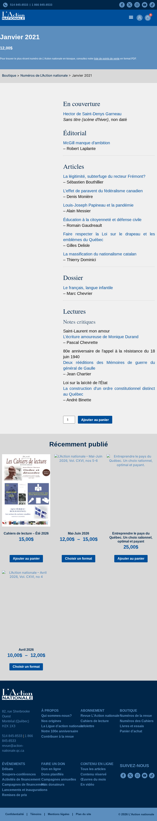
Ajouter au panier (95, 420)
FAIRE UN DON (53, 764)
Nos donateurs (52, 785)
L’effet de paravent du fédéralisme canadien (103, 191)
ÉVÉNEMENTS (13, 764)
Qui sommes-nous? (56, 716)
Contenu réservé (94, 775)
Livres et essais (132, 727)
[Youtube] (144, 5)
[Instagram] (137, 5)
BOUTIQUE (128, 711)
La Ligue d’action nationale (62, 727)
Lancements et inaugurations (24, 790)
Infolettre (87, 727)
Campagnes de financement (24, 785)
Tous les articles (93, 769)
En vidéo (87, 785)
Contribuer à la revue (57, 737)
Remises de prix (14, 795)
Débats (7, 769)
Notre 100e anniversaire (59, 732)
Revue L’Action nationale (100, 716)
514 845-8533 (12, 736)
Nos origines (51, 721)
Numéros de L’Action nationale (44, 75)
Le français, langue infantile (88, 287)
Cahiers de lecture (95, 721)
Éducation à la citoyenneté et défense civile (102, 219)
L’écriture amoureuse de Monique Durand (100, 336)
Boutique (9, 75)
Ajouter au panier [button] (26, 558)
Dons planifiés (52, 775)
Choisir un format (78, 558)
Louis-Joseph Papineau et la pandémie (98, 205)
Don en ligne (51, 769)
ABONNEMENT (92, 711)
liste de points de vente (107, 58)
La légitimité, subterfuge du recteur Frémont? (104, 176)
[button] (131, 17)
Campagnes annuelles (58, 780)
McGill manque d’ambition (86, 143)
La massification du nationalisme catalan (99, 254)
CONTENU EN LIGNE (97, 764)
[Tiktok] (152, 5)
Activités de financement (21, 780)
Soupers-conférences (19, 775)
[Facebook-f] (122, 5)
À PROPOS (50, 711)
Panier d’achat (131, 732)
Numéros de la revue (136, 716)
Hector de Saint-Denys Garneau (92, 114)
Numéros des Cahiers (137, 721)
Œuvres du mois (93, 780)
